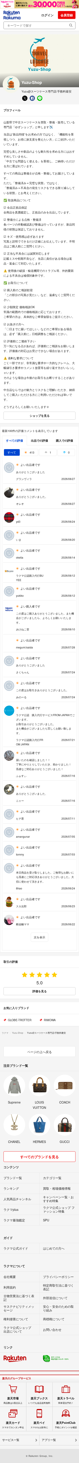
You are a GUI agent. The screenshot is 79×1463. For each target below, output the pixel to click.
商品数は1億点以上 (13, 1400)
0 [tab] (68, 452)
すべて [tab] (11, 452)
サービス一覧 (10, 1440)
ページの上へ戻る (39, 1052)
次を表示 (39, 937)
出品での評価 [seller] (39, 440)
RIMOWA (50, 1020)
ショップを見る (40, 415)
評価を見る (39, 991)
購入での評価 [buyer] (64, 440)
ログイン (47, 15)
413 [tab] (31, 452)
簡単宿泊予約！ (65, 1400)
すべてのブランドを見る (39, 1156)
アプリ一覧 (49, 1440)
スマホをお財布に (39, 1425)
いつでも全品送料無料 (39, 1400)
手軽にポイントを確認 (66, 1425)
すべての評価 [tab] (14, 440)
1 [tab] (50, 452)
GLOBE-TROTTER (19, 1020)
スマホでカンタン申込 (13, 1425)
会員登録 (67, 15)
